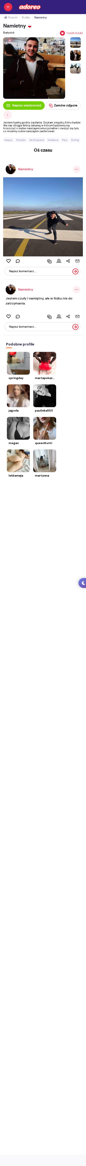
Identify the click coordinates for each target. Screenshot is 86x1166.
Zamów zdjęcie (65, 105)
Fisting (75, 140)
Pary (64, 140)
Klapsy (9, 140)
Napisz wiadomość (27, 105)
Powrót (12, 17)
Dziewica (53, 140)
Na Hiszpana (36, 140)
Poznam (21, 140)
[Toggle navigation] (8, 7)
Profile (26, 17)
